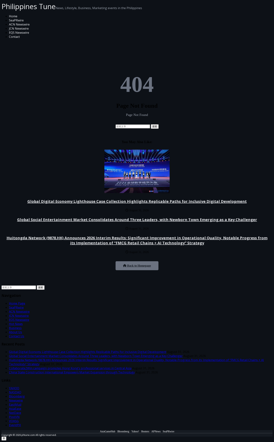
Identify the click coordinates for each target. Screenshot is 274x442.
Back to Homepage (138, 265)
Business (15, 328)
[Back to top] (3, 439)
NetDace (15, 413)
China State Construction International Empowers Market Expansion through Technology (72, 372)
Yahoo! (135, 431)
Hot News (16, 324)
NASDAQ (15, 392)
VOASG (14, 421)
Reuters (145, 431)
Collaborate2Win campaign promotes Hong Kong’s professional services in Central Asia (70, 368)
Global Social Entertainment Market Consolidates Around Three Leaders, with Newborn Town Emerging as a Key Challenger (137, 219)
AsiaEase (15, 409)
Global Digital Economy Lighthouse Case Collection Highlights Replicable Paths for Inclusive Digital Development (137, 201)
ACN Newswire (19, 24)
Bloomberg (17, 396)
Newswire (16, 400)
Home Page (17, 303)
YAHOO (14, 388)
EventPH (15, 425)
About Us (15, 332)
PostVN (14, 417)
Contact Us (16, 336)
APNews (155, 431)
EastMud (15, 404)
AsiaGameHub (107, 431)
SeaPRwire (16, 20)
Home (13, 16)
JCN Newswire (19, 28)
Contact (14, 37)
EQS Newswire (19, 33)
